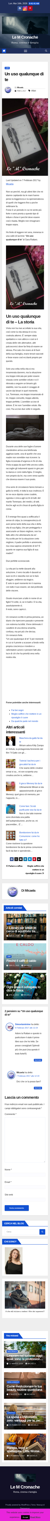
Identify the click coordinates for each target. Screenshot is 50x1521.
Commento (10, 1114)
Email (8, 1182)
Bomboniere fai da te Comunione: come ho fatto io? (29, 836)
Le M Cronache (25, 37)
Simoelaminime (23, 1024)
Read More (35, 1517)
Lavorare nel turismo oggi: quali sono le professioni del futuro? (25, 1359)
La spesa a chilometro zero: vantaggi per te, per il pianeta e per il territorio (25, 1420)
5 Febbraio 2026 (17, 1456)
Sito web (9, 1195)
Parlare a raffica (15, 866)
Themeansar (24, 1508)
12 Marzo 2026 (16, 1364)
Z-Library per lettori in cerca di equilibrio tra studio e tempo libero (21, 931)
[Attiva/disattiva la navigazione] (26, 51)
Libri (7, 68)
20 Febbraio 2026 (17, 1425)
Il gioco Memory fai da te (30, 783)
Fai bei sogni (17, 710)
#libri (33, 91)
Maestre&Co (12, 1351)
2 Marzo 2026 (16, 1394)
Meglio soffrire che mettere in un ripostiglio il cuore (34, 869)
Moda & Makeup (13, 1382)
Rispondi (38, 1060)
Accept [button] (25, 1517)
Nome (8, 1169)
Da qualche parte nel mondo (24, 721)
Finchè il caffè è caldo (21, 961)
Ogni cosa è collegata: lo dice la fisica (23, 988)
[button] (46, 51)
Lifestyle (11, 1413)
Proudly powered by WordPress (17, 1505)
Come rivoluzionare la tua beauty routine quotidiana (24, 1387)
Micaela (20, 87)
